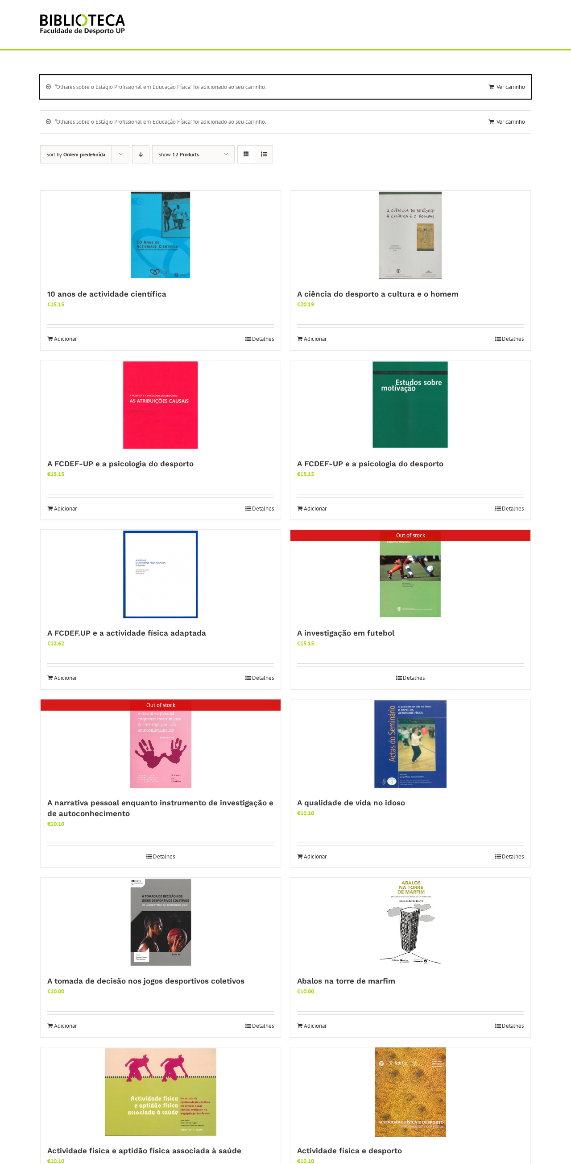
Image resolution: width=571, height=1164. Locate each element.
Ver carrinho (511, 87)
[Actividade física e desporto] (410, 1092)
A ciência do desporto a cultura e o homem (378, 293)
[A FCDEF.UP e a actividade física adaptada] (161, 574)
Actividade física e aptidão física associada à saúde (144, 1150)
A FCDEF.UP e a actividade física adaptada (126, 632)
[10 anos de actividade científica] (161, 235)
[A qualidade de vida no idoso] (410, 744)
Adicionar (65, 339)
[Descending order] (140, 154)
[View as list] (264, 154)
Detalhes (263, 339)
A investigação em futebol (345, 632)
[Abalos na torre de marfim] (410, 922)
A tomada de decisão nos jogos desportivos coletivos (145, 980)
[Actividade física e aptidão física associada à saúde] (161, 1092)
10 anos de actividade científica (106, 293)
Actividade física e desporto (349, 1150)
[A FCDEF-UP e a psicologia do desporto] (161, 405)
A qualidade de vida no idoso (351, 802)
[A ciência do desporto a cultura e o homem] (410, 235)
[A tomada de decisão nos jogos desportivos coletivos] (161, 922)
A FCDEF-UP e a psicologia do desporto (120, 463)
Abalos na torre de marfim (346, 980)
